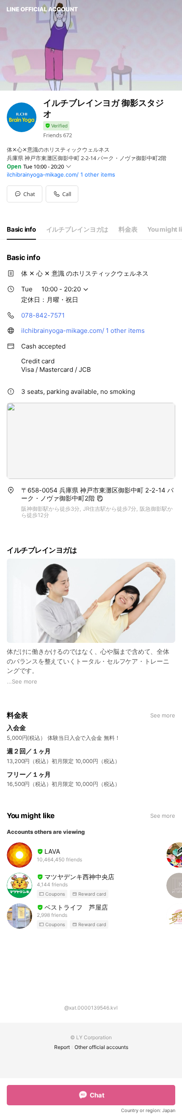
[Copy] (100, 498)
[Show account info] (56, 126)
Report (62, 1047)
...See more (22, 681)
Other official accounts (101, 1047)
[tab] (21, 229)
